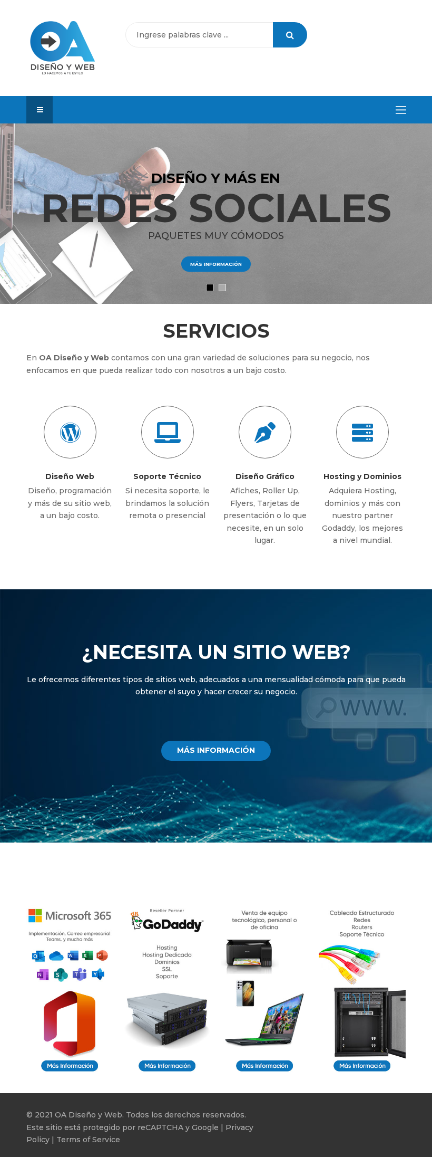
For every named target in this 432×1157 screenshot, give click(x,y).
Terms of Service (88, 1139)
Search (290, 34)
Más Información (216, 750)
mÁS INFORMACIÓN (216, 264)
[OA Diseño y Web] (62, 48)
